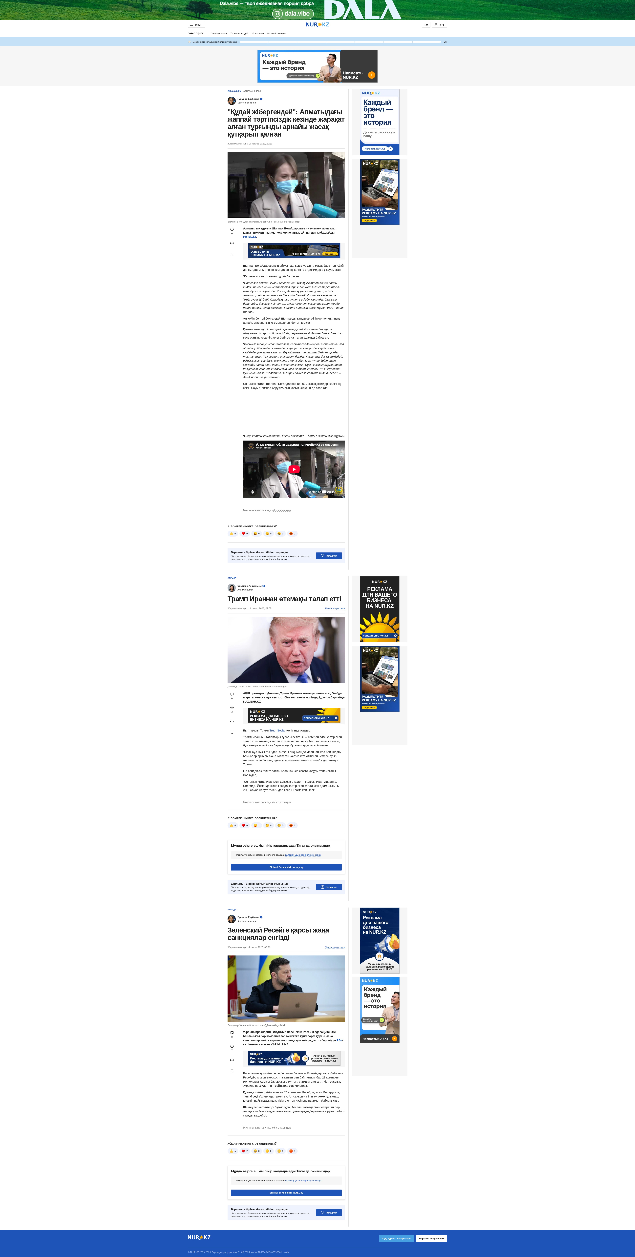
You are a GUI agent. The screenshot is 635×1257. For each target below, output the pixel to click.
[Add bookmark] (232, 254)
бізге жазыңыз (282, 510)
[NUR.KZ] (317, 24)
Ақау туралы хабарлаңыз (396, 1238)
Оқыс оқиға (196, 33)
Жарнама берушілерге (431, 1238)
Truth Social (277, 730)
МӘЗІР (198, 24)
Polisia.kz (249, 236)
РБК (339, 1040)
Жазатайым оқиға (276, 33)
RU (426, 24)
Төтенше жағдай (239, 33)
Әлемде (232, 578)
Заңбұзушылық (219, 33)
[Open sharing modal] (232, 242)
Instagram (331, 555)
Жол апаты (258, 33)
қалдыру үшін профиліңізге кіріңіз (303, 854)
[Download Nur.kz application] (317, 10)
